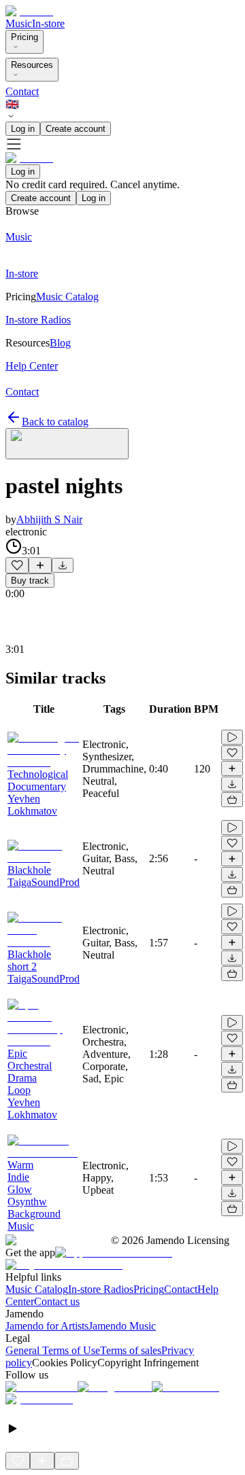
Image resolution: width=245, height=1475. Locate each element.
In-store (48, 23)
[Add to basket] (232, 799)
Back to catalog (55, 421)
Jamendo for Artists (46, 1326)
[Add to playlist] (40, 565)
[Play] (67, 443)
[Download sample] (63, 565)
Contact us (57, 1301)
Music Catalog (36, 1289)
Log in (23, 129)
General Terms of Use (52, 1350)
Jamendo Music (122, 1326)
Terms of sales (130, 1350)
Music (18, 23)
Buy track (30, 580)
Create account (75, 129)
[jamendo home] (29, 11)
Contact (22, 91)
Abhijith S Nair (49, 519)
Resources (32, 65)
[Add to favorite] (17, 565)
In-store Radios (100, 1289)
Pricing (24, 37)
